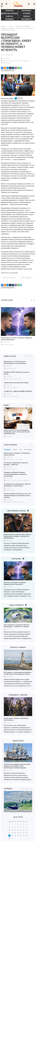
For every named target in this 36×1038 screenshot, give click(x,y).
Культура (9, 16)
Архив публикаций (26, 789)
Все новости (27, 19)
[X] (10, 68)
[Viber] (15, 68)
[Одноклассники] (5, 68)
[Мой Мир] (7, 68)
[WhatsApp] (18, 68)
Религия (26, 16)
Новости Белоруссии (9, 277)
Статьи (11, 26)
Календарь (9, 19)
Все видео (29, 405)
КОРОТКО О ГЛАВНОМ (23, 26)
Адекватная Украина (9, 13)
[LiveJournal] (13, 68)
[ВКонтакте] (2, 68)
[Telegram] (21, 68)
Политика (9, 10)
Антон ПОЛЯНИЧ (7, 55)
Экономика (26, 10)
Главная (3, 26)
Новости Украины (26, 277)
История (26, 13)
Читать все (28, 356)
